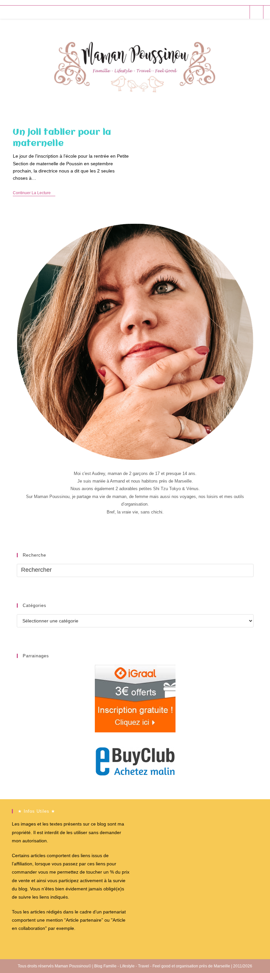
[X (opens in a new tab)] (206, 12)
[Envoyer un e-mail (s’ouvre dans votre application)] (241, 12)
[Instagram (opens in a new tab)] (233, 12)
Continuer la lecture (34, 193)
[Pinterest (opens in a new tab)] (224, 12)
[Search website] (256, 12)
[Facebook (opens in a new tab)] (215, 12)
